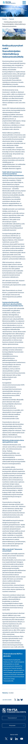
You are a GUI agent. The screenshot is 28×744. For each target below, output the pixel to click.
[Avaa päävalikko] (24, 2)
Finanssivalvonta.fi (12, 718)
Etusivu (4, 19)
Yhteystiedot (12, 725)
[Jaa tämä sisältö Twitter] (15, 700)
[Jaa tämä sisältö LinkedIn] (18, 700)
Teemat (11, 19)
